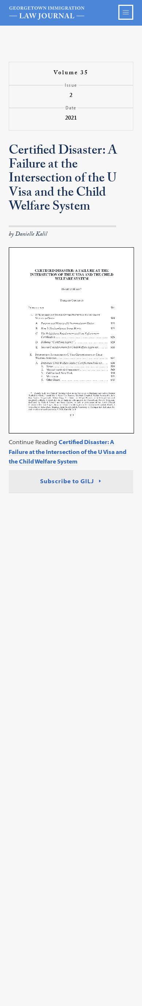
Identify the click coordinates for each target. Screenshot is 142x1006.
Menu (125, 12)
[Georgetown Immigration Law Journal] (71, 12)
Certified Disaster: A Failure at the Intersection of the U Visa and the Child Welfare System (67, 451)
